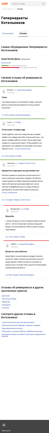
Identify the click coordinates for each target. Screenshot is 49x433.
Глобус (18, 122)
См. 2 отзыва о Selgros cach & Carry (16, 200)
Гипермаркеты (7, 9)
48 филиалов (6, 63)
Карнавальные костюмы (12, 328)
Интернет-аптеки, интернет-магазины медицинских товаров (23, 335)
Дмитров (6, 296)
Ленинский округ (9, 299)
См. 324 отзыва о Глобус (12, 156)
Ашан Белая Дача (24, 90)
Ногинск (5, 308)
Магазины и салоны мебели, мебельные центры (22, 331)
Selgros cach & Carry (27, 163)
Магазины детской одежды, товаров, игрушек (21, 325)
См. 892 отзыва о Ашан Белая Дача (16, 115)
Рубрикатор (6, 431)
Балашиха (6, 305)
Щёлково (6, 302)
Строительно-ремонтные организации (18, 322)
